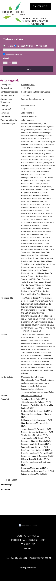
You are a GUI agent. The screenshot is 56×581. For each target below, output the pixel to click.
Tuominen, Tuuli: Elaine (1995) (34, 399)
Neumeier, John (27, 84)
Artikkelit (43, 46)
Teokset (9, 46)
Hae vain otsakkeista (14, 55)
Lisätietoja (6, 484)
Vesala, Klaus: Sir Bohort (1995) (35, 435)
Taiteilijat (21, 46)
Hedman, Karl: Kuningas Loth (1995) (36, 411)
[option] (8, 46)
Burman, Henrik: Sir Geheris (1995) (36, 444)
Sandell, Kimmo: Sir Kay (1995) (34, 447)
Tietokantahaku (9, 479)
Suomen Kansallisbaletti (31, 395)
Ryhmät (32, 46)
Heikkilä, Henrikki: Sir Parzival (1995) (37, 453)
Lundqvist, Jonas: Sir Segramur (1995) (37, 456)
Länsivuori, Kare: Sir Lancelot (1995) (36, 450)
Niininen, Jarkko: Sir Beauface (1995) (37, 432)
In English (5, 489)
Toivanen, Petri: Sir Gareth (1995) (35, 438)
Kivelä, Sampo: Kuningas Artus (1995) (37, 471)
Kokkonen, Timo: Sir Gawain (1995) (36, 441)
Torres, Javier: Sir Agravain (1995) (36, 429)
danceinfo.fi (40, 6)
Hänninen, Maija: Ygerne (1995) (34, 468)
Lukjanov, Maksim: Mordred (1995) (36, 420)
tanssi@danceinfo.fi (28, 567)
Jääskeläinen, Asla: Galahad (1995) (36, 402)
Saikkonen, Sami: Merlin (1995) (34, 474)
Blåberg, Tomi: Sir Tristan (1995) (35, 459)
